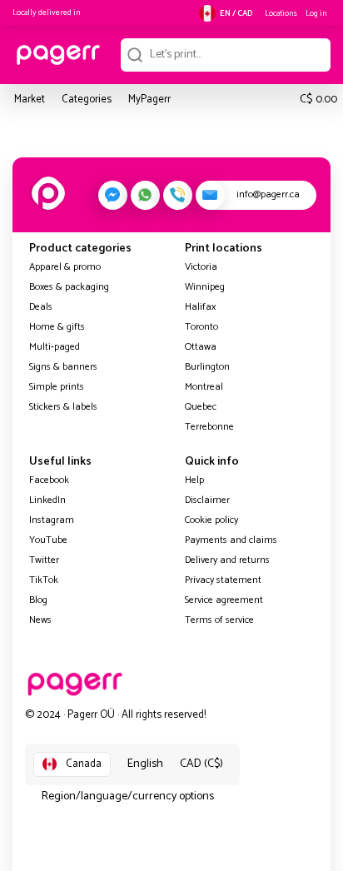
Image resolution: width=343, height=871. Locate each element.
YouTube (48, 540)
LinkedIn (47, 500)
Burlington (207, 367)
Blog (38, 600)
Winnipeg (205, 287)
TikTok (43, 580)
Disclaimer (207, 500)
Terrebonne (209, 427)
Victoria (201, 267)
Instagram (51, 520)
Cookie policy (211, 520)
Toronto (201, 327)
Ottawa (200, 347)
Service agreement (224, 600)
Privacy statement (223, 580)
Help (194, 480)
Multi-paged (54, 347)
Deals (40, 307)
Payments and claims (231, 540)
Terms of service (219, 620)
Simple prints (56, 387)
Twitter (44, 560)
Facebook (49, 480)
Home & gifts (57, 327)
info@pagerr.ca (268, 194)
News (40, 620)
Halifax (200, 307)
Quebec (200, 407)
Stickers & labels (63, 407)
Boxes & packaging (69, 287)
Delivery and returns (227, 560)
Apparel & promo (65, 267)
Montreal (204, 387)
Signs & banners (63, 367)
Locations (281, 13)
